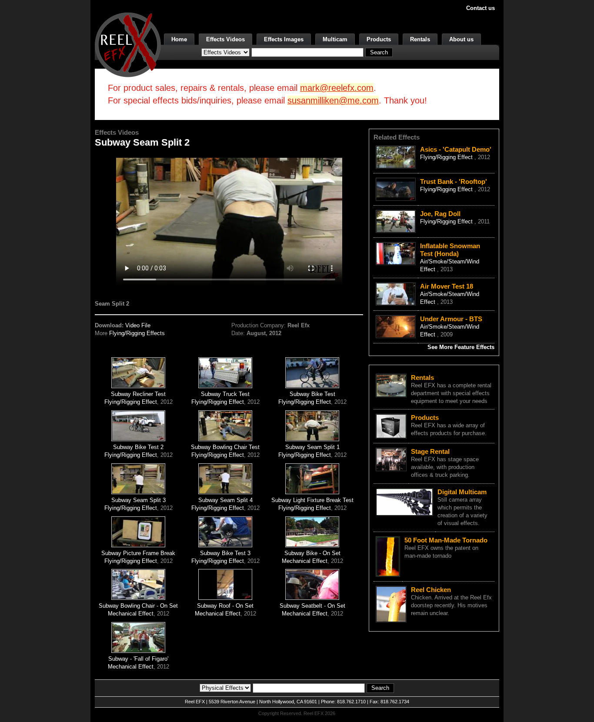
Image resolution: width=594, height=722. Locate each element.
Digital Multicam (462, 492)
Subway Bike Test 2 (138, 447)
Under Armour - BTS (451, 319)
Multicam (335, 39)
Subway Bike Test (312, 394)
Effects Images (284, 39)
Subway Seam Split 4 (225, 500)
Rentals (420, 39)
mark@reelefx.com (337, 88)
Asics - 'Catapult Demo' (455, 149)
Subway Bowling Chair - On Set (138, 605)
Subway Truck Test (225, 394)
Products (379, 39)
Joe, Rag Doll (440, 213)
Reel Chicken (431, 589)
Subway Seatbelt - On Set (312, 605)
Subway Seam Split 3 (138, 500)
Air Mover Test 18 (446, 286)
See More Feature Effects (460, 347)
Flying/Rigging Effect (130, 402)
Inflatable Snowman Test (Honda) (450, 249)
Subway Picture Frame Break (138, 553)
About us (461, 39)
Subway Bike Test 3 (225, 553)
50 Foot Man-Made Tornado (445, 540)
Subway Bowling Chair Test (225, 447)
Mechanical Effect (304, 561)
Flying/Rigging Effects (137, 333)
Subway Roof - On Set (225, 605)
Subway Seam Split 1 (312, 447)
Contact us (480, 8)
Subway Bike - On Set (312, 553)
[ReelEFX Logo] (128, 44)
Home (179, 39)
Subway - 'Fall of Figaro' (138, 658)
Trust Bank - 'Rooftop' (453, 181)
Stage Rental (430, 451)
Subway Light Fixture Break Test (312, 500)
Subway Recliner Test (138, 394)
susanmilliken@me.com (333, 100)
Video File (137, 325)
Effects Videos (225, 39)
